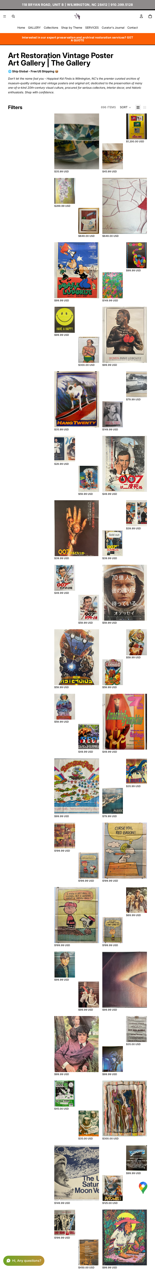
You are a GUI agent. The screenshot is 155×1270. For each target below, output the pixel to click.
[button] (125, 107)
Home (21, 27)
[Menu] (4, 16)
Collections (51, 27)
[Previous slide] (58, 141)
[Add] (92, 163)
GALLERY (34, 27)
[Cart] (150, 16)
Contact (132, 27)
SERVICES (92, 27)
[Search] (13, 16)
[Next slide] (94, 141)
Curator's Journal (113, 27)
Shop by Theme (71, 27)
